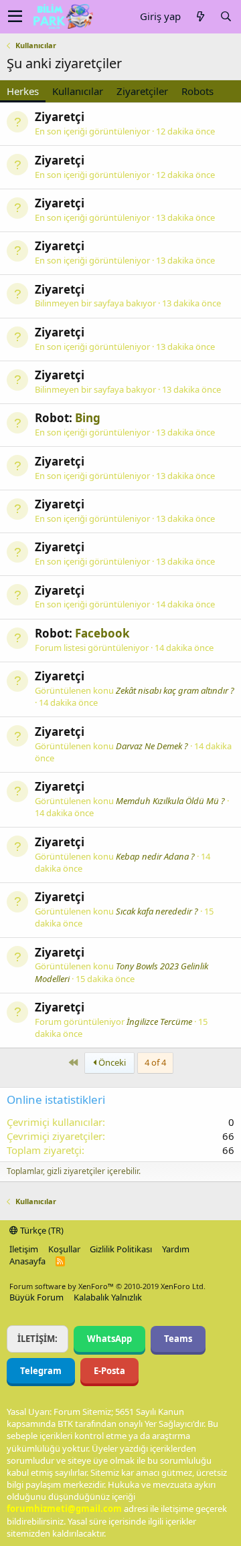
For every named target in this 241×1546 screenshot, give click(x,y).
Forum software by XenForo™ (107, 1286)
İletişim (23, 1249)
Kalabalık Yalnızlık (108, 1297)
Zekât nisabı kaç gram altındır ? (175, 690)
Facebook (102, 633)
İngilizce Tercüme (159, 1022)
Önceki (111, 1062)
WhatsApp (109, 1339)
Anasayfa (27, 1261)
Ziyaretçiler (142, 91)
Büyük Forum (36, 1297)
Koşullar (64, 1249)
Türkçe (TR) (41, 1230)
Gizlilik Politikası (121, 1249)
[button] (15, 16)
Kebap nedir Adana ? (155, 856)
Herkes (23, 91)
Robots (197, 91)
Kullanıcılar (77, 91)
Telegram (41, 1371)
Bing (87, 417)
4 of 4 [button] (155, 1062)
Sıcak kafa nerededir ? (157, 911)
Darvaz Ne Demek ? (152, 746)
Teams (178, 1339)
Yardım (175, 1249)
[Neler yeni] (200, 16)
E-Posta (109, 1371)
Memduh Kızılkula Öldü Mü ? (170, 801)
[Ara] (225, 16)
